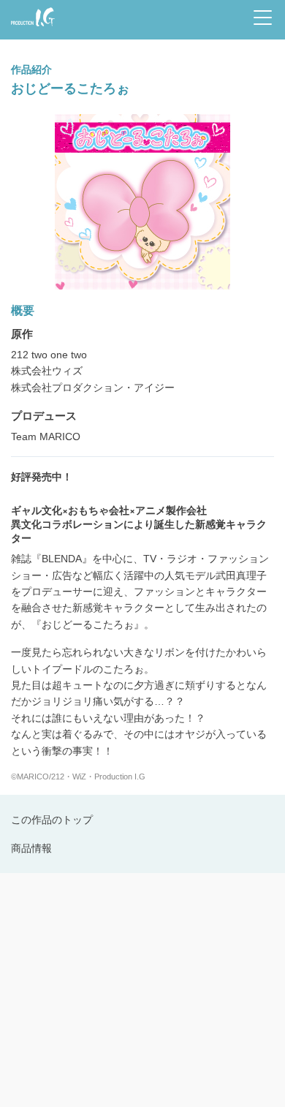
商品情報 (31, 848)
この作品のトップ (52, 819)
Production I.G (30, 27)
